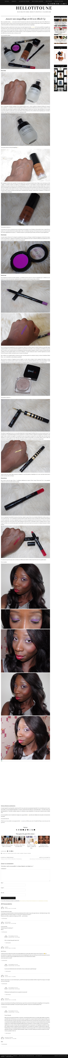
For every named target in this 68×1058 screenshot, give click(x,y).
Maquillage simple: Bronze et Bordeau (11, 858)
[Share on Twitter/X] (9, 851)
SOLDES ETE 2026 (59, 1)
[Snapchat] (60, 4)
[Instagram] (50, 4)
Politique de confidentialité (26, 1055)
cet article (33, 27)
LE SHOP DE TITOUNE (24, 1)
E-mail (2, 887)
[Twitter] (48, 4)
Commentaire (4, 868)
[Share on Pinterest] (11, 851)
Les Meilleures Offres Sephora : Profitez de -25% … (31, 846)
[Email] (64, 4)
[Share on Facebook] (8, 851)
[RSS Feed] (62, 4)
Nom (2, 882)
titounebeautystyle (13, 936)
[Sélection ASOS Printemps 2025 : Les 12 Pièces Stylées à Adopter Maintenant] (7, 840)
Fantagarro (8, 922)
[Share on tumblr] (13, 851)
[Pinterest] (52, 4)
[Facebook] (58, 4)
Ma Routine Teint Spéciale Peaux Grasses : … (44, 846)
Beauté (29, 16)
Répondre (4, 918)
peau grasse (20, 853)
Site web (2, 892)
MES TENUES (49, 1)
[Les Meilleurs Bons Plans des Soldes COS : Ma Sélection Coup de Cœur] (19, 840)
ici (11, 21)
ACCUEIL (7, 1)
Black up (5, 853)
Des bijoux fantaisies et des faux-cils (40, 858)
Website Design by (61, 1055)
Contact (14, 1)
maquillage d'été (12, 853)
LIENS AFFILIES (9, 1056)
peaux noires (27, 853)
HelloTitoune (34, 8)
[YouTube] (54, 4)
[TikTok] (56, 4)
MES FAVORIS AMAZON (37, 1)
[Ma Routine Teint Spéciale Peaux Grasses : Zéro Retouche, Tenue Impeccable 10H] (44, 840)
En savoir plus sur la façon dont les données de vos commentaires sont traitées (34, 900)
